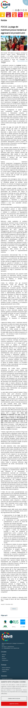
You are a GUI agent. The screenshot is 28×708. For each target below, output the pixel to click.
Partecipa (3, 664)
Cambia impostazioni (14, 698)
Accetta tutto (14, 703)
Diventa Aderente (6, 667)
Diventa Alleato (5, 669)
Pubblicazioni (5, 660)
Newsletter (4, 676)
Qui (2, 690)
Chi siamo (3, 651)
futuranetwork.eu (22, 61)
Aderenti (4, 654)
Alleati (3, 656)
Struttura (4, 658)
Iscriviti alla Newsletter (7, 678)
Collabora (4, 671)
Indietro (14, 609)
